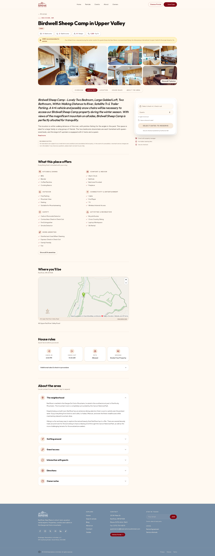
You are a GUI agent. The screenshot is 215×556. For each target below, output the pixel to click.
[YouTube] (55, 531)
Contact (89, 529)
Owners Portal (155, 4)
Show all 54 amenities (47, 252)
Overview (79, 90)
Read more (42, 135)
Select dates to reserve (155, 126)
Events (97, 4)
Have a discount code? (147, 120)
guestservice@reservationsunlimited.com (125, 529)
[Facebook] (40, 531)
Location (104, 90)
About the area (133, 90)
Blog (87, 522)
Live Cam (171, 4)
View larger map (122, 319)
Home (79, 4)
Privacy (162, 552)
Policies (169, 552)
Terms (175, 552)
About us (89, 526)
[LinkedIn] (60, 531)
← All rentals (42, 14)
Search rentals (91, 519)
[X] (50, 531)
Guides (88, 532)
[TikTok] (66, 531)
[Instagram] (45, 531)
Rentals (88, 4)
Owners (115, 4)
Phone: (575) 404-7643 (118, 522)
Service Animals (151, 532)
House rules (117, 90)
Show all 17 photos (169, 81)
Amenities (91, 90)
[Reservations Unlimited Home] (42, 4)
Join (173, 517)
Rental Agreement (152, 529)
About (106, 4)
